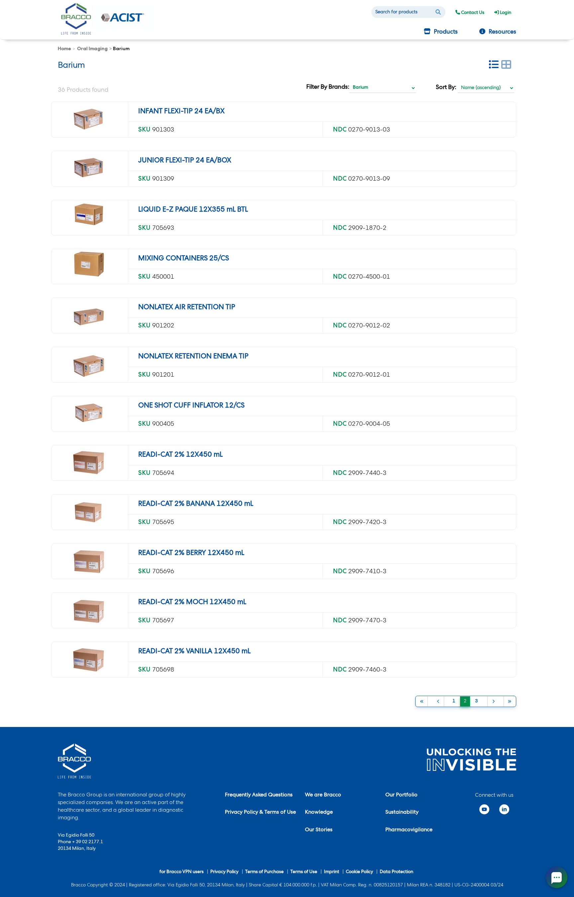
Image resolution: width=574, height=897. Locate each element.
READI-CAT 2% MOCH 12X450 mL (192, 602)
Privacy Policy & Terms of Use (260, 812)
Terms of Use (303, 872)
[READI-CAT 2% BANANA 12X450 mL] (89, 512)
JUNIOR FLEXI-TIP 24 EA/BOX (184, 160)
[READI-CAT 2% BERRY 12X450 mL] (89, 561)
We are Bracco (323, 795)
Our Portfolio (401, 795)
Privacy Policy (224, 872)
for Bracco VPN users (181, 872)
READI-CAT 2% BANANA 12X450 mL (195, 504)
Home (64, 48)
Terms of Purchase (264, 872)
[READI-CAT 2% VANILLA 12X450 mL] (89, 659)
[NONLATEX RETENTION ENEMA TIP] (89, 365)
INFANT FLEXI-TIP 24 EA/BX (181, 111)
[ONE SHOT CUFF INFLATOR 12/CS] (89, 414)
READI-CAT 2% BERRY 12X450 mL (191, 553)
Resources (502, 32)
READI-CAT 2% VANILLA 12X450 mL (194, 651)
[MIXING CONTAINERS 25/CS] (89, 264)
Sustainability (402, 812)
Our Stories (319, 830)
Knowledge (319, 812)
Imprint (331, 872)
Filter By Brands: (327, 87)
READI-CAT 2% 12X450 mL (180, 455)
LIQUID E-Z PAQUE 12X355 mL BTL (193, 210)
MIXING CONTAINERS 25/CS (183, 258)
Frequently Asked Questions (259, 795)
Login (505, 13)
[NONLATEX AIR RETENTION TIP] (89, 315)
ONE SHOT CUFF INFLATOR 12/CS (191, 406)
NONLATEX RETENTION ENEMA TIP (193, 356)
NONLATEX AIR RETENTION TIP (186, 307)
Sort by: (446, 88)
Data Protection (396, 872)
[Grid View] (506, 66)
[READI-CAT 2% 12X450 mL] (89, 463)
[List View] (494, 66)
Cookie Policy (359, 872)
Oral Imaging (92, 48)
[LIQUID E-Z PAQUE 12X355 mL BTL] (89, 214)
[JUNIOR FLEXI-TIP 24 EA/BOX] (89, 169)
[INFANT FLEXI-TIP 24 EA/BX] (89, 119)
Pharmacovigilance (408, 830)
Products (446, 32)
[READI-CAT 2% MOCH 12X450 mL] (89, 610)
